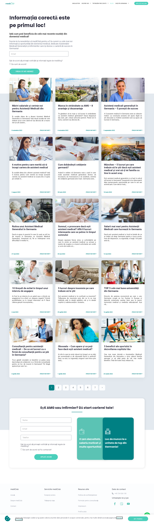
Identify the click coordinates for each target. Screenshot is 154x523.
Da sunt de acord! (18, 64)
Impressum (82, 506)
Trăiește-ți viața (49, 500)
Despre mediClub (16, 500)
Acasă (12, 495)
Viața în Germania (121, 3)
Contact (13, 506)
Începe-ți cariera (49, 495)
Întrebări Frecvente (100, 3)
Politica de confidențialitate (87, 495)
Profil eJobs (82, 512)
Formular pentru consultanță (88, 500)
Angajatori (76, 3)
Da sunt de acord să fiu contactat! (37, 449)
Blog (112, 3)
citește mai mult (45, 130)
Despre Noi (85, 3)
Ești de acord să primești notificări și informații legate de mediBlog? (36, 61)
